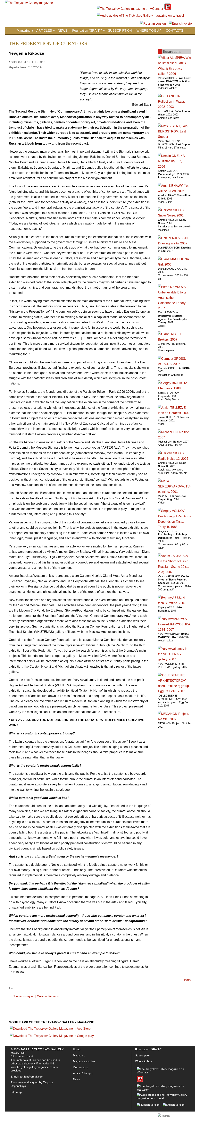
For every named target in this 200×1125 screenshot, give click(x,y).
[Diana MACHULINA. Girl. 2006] (174, 264)
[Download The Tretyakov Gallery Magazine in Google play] (52, 1035)
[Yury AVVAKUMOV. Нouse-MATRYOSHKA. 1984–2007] (174, 629)
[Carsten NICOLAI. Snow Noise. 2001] (174, 215)
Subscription (142, 1055)
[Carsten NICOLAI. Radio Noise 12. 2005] (174, 458)
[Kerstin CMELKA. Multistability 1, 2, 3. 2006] (174, 166)
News (76, 1079)
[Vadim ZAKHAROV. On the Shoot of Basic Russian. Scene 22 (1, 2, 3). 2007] (174, 572)
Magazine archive (84, 1061)
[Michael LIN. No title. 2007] (174, 437)
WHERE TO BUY (149, 30)
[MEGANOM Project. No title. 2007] (174, 719)
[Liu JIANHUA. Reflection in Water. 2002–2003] (174, 106)
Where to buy (143, 1061)
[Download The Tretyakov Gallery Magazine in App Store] (50, 1028)
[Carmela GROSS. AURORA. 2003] (174, 364)
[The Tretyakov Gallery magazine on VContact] (130, 8)
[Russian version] (153, 23)
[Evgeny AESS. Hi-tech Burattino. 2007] (174, 603)
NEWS (62, 30)
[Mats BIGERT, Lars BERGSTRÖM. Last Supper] (174, 136)
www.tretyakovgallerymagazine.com (33, 1067)
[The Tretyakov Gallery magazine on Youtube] (168, 8)
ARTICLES (44, 30)
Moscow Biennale (48, 996)
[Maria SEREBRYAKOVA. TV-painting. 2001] (174, 491)
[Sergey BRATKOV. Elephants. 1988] (174, 388)
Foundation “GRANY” (87, 30)
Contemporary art (24, 996)
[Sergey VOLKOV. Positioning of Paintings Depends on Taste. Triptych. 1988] (174, 527)
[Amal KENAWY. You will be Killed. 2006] (174, 191)
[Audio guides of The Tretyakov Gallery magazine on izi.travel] (140, 15)
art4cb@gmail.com (31, 1076)
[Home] (29, 2)
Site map (16, 1092)
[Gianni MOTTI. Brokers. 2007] (174, 339)
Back (187, 980)
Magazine (23, 30)
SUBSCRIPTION (120, 30)
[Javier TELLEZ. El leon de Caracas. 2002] (174, 413)
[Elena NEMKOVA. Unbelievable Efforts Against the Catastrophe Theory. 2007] (174, 308)
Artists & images (83, 1073)
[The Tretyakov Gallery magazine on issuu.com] (162, 1089)
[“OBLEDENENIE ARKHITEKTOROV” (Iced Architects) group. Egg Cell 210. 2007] (174, 691)
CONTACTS (174, 30)
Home (76, 1049)
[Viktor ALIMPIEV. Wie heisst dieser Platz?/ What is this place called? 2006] (174, 73)
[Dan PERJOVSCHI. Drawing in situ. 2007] (174, 243)
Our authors (80, 1067)
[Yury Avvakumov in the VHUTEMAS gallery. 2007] (174, 659)
